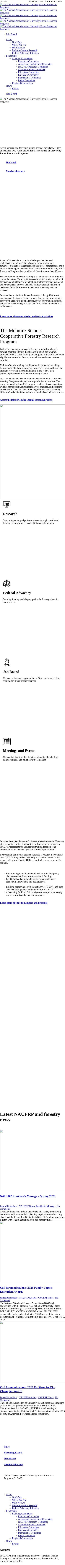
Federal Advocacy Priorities (25, 1508)
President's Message (45, 1206)
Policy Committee (26, 1535)
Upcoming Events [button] (13, 1452)
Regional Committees (22, 1538)
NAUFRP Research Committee (33, 1522)
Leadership (11, 1511)
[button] (12, 162)
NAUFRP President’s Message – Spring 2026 (27, 1196)
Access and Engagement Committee (35, 1519)
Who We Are (18, 1502)
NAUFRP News (27, 1206)
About (9, 1494)
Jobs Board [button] (10, 1458)
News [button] (7, 1446)
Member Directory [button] (13, 1464)
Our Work (17, 1497)
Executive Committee (28, 1516)
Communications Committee (31, 1524)
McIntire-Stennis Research (24, 1505)
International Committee (29, 1532)
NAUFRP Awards (27, 1297)
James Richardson (8, 1206)
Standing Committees (22, 1513)
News (9, 1541)
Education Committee (28, 1527)
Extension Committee (28, 1530)
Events (15, 1543)
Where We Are (19, 1500)
